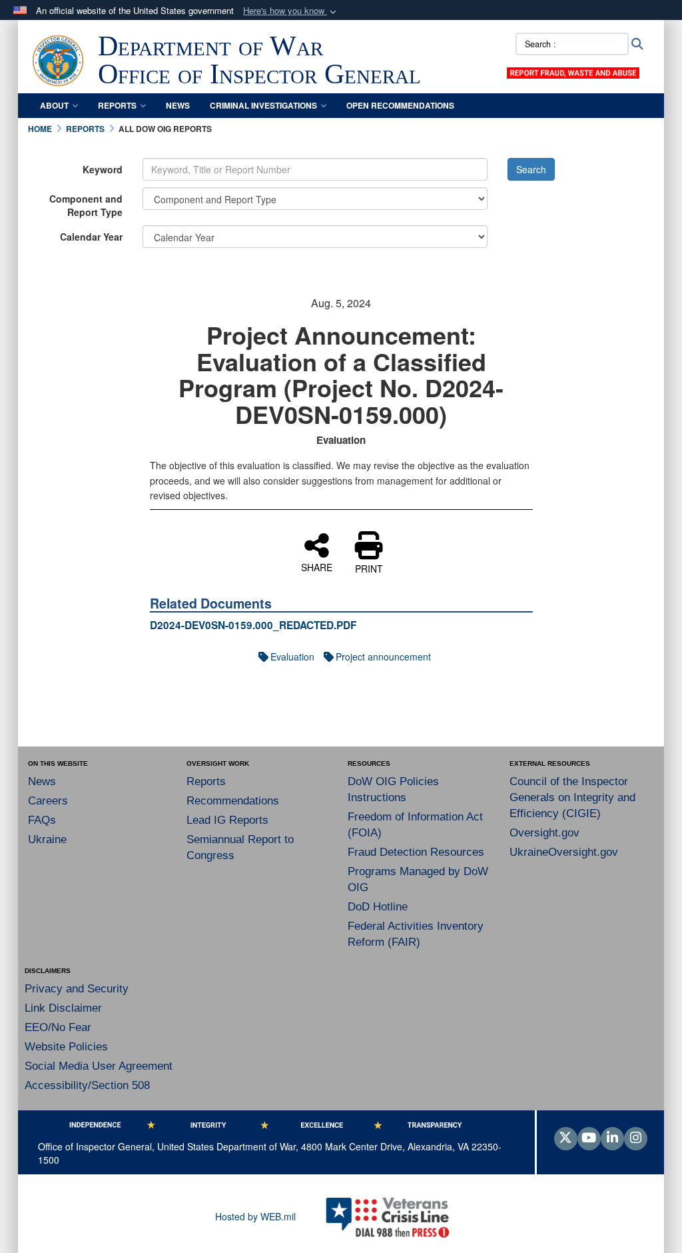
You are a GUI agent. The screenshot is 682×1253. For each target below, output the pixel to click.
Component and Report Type (86, 205)
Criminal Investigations (263, 105)
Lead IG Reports (227, 820)
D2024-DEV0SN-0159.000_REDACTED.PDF (253, 625)
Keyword (103, 169)
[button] (291, 11)
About (54, 105)
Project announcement (383, 656)
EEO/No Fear (58, 1027)
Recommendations (232, 800)
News (178, 105)
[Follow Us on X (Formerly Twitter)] (565, 1138)
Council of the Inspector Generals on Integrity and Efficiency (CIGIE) (572, 797)
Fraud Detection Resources (416, 852)
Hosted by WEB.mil (255, 1216)
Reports (117, 105)
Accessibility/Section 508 (87, 1085)
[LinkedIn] (612, 1138)
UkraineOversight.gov (564, 852)
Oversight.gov (544, 832)
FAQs (42, 820)
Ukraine (47, 839)
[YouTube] (589, 1138)
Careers (48, 800)
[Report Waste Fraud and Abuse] (573, 71)
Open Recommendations (400, 105)
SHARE (316, 567)
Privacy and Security (77, 988)
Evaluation (292, 656)
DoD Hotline (378, 906)
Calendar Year (91, 236)
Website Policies (66, 1046)
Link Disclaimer (63, 1008)
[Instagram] (635, 1138)
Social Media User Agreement (98, 1066)
